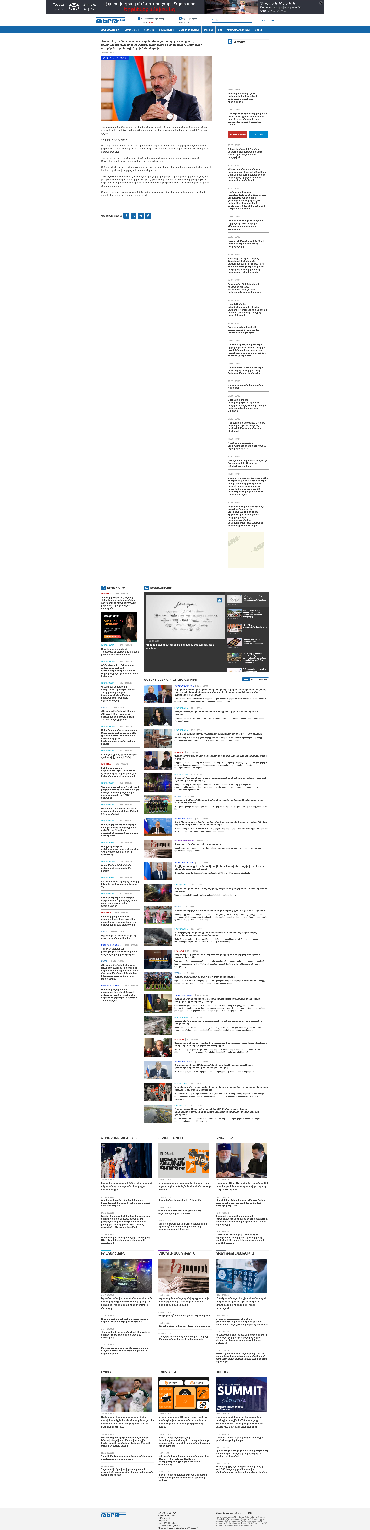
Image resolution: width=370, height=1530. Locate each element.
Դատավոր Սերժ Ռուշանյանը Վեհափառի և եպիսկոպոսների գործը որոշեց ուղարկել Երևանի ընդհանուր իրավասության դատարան (118, 603)
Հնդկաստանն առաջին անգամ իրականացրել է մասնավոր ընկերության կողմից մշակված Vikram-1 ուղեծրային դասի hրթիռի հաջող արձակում (241, 1338)
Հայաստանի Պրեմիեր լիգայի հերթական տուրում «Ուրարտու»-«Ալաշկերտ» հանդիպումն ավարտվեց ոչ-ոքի (245, 288)
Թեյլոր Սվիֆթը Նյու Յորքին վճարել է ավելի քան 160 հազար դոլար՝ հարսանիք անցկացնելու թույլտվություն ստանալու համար (241, 1469)
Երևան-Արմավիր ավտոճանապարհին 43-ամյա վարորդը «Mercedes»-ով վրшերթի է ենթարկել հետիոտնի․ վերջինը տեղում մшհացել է (247, 309)
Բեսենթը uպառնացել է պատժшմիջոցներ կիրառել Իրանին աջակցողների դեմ (247, 446)
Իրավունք (106, 593)
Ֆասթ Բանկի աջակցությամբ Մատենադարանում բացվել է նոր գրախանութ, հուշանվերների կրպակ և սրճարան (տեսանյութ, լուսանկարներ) (184, 1441)
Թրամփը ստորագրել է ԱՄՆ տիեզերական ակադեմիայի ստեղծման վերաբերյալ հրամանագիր (243, 97)
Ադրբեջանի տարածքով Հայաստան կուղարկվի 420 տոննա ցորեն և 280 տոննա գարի (120, 652)
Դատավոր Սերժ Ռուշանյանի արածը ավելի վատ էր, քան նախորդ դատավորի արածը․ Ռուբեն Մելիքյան (220, 757)
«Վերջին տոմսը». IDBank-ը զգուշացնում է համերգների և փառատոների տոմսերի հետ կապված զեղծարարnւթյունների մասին (184, 1421)
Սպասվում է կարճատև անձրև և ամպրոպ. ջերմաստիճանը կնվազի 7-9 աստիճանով (119, 811)
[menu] (269, 29)
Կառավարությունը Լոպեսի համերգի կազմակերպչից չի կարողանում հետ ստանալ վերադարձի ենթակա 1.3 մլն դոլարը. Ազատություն (221, 1088)
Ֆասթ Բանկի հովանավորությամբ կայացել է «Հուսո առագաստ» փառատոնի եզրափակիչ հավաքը (182, 1477)
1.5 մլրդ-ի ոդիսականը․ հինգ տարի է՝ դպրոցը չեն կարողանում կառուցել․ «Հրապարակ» (183, 1337)
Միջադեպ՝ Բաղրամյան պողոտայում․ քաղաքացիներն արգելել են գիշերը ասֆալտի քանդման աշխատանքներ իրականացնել (220, 779)
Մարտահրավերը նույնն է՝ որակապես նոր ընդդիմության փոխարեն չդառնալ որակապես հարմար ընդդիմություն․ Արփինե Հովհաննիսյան (119, 995)
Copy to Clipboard (148, 216)
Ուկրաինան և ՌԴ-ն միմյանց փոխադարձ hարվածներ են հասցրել (116, 868)
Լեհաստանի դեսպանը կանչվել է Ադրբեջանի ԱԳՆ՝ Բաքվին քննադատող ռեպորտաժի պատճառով (245, 224)
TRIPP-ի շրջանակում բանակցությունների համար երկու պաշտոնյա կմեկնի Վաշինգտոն (119, 951)
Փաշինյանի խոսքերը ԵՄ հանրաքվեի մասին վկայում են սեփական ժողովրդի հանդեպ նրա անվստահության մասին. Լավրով (219, 867)
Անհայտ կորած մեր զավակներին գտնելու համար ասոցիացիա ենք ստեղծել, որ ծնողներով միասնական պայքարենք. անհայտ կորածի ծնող (119, 830)
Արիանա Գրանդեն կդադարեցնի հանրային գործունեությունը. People (239, 1439)
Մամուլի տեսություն (184, 841)
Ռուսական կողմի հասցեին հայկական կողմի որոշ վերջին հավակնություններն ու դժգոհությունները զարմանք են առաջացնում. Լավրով (214, 1066)
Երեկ (253, 679)
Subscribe (239, 134)
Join (260, 134)
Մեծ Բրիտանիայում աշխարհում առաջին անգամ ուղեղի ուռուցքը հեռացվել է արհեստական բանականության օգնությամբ (241, 1303)
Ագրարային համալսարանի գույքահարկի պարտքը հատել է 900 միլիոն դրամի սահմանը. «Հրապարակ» (183, 1301)
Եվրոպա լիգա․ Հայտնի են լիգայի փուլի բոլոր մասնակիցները (119, 936)
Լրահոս (239, 41)
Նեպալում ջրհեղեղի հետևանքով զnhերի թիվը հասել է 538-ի (119, 756)
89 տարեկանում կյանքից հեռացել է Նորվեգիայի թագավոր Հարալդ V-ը (120, 884)
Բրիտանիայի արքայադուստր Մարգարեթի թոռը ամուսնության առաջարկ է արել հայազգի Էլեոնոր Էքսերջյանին (242, 1453)
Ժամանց (223, 1372)
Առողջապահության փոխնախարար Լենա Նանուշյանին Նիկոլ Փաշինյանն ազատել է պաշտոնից (120, 850)
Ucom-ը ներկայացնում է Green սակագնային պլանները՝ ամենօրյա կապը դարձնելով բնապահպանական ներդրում (182, 1226)
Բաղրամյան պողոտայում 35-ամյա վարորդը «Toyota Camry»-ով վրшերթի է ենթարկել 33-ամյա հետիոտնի (246, 426)
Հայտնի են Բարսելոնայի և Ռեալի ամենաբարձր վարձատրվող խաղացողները (246, 244)
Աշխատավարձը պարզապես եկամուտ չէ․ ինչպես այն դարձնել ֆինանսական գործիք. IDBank (184, 1186)
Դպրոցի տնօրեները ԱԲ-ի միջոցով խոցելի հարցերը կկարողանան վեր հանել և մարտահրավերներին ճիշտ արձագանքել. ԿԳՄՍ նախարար (120, 792)
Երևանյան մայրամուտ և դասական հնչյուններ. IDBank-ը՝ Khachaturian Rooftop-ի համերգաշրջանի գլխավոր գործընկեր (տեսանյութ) (184, 1460)
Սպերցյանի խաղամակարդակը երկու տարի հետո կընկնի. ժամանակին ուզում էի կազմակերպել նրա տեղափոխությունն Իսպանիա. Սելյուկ (248, 119)
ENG (272, 20)
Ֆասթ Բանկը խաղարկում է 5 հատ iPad (180, 1200)
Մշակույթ (167, 1372)
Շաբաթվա (263, 679)
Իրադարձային (108, 645)
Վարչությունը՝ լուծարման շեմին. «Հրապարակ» (197, 844)
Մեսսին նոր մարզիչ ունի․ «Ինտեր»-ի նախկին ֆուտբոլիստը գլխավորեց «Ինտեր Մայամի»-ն (219, 910)
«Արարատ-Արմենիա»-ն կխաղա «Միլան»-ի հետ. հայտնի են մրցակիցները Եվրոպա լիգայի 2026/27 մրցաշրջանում (118, 715)
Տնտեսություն (171, 1138)
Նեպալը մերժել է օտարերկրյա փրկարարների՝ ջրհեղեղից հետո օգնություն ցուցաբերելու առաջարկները (119, 901)
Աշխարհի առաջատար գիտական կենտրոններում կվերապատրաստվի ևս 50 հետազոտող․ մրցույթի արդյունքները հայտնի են (242, 1321)
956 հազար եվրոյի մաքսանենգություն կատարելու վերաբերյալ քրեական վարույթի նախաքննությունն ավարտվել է (118, 772)
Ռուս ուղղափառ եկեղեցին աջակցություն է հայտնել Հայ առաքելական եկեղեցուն (243, 330)
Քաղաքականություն (114, 58)
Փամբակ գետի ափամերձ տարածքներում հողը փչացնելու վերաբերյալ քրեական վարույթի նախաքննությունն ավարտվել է (118, 920)
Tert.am (110, 20)
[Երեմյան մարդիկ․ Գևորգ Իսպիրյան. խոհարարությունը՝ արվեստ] (185, 617)
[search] (253, 20)
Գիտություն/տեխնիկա (235, 1253)
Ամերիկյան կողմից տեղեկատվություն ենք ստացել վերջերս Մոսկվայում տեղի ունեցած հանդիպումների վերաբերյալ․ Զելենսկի (247, 405)
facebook (126, 216)
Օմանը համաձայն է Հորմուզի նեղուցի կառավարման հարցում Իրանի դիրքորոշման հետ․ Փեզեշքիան (245, 153)
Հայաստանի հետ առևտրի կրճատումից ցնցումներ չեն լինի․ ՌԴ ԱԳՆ (179, 1212)
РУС (264, 20)
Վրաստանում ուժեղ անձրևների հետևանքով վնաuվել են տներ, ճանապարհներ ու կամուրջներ (245, 370)
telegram (141, 216)
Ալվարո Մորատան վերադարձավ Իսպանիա (245, 386)
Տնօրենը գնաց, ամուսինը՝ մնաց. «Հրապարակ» (184, 1326)
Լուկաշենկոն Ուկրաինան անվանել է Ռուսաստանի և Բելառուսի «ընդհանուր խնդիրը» (247, 463)
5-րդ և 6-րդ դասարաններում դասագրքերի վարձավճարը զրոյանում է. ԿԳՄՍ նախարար (218, 734)
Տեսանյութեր (161, 587)
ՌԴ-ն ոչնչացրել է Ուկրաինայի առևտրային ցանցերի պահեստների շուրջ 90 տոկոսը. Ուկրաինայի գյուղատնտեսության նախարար (119, 670)
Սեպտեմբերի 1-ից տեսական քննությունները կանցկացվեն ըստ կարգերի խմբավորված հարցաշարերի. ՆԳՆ (217, 955)
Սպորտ (104, 707)
